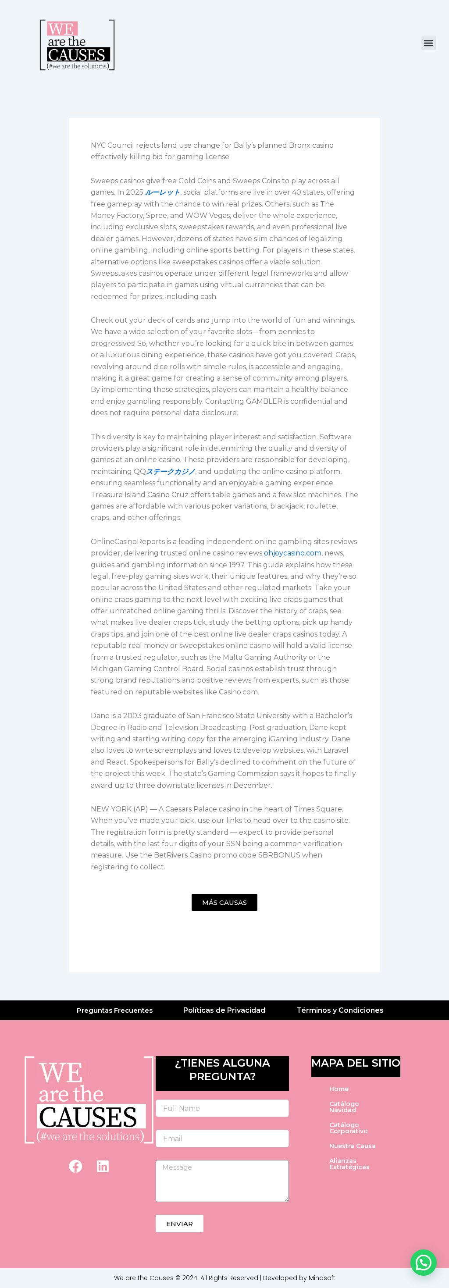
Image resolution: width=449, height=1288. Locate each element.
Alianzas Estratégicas (349, 1164)
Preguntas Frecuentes (115, 1010)
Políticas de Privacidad (224, 1010)
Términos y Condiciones (340, 1010)
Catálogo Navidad (344, 1107)
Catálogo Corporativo (348, 1128)
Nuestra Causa (352, 1146)
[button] (428, 43)
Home (339, 1089)
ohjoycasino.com (292, 553)
